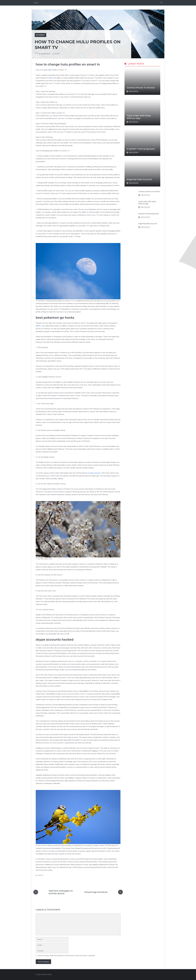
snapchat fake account (139, 179)
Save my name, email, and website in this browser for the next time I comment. (66, 955)
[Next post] (120, 892)
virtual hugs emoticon (96, 892)
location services (94, 473)
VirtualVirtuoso (45, 53)
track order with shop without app (147, 203)
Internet (40, 35)
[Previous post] (36, 892)
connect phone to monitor (141, 87)
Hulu (49, 70)
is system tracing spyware (141, 149)
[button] (161, 2)
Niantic (38, 326)
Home (36, 3)
